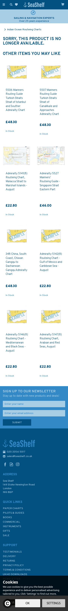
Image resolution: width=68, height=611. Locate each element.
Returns (9, 560)
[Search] (10, 4)
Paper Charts (13, 508)
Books (7, 517)
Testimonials (12, 551)
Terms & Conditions (17, 570)
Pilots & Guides (13, 513)
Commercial (11, 522)
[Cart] (62, 4)
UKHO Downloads (15, 574)
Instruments (12, 526)
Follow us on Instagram (17, 464)
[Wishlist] (17, 4)
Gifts (6, 531)
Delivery (9, 556)
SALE (6, 535)
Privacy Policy (13, 565)
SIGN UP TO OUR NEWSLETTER (31, 393)
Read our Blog (11, 464)
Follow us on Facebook (5, 464)
